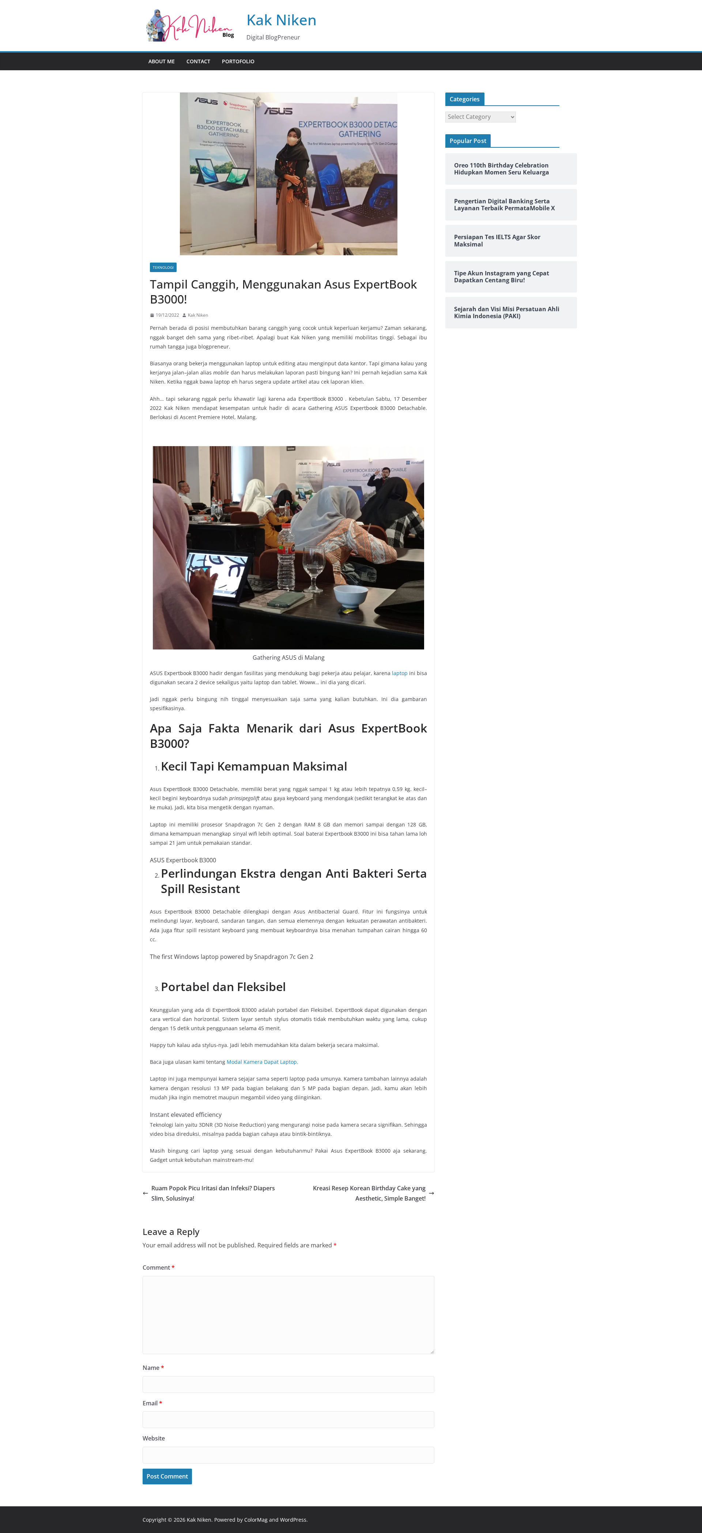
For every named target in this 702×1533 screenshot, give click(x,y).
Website (154, 1438)
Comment (159, 1267)
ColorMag (256, 1519)
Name (153, 1368)
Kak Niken (281, 20)
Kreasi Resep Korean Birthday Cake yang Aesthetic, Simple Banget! (369, 1193)
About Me (161, 61)
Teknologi (163, 267)
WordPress (293, 1519)
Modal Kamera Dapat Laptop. (262, 1061)
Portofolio (238, 61)
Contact (198, 61)
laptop (400, 673)
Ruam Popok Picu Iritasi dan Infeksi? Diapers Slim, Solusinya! (213, 1193)
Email (152, 1403)
